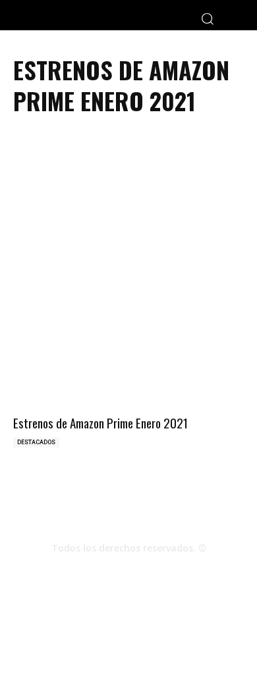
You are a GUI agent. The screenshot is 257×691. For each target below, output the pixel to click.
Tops (122, 638)
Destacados (36, 442)
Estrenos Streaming (129, 651)
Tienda (218, 638)
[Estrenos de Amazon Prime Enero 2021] (128, 354)
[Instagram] (128, 571)
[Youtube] (164, 571)
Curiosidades (169, 638)
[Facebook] (93, 571)
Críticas (87, 638)
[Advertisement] (128, 216)
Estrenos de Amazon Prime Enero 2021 (100, 422)
